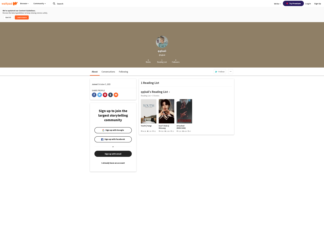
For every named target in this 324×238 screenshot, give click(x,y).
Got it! (8, 17)
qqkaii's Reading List (154, 92)
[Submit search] (54, 4)
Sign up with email (113, 154)
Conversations (108, 71)
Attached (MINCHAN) (181, 127)
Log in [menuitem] (308, 3)
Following (123, 71)
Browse (23, 3)
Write (276, 3)
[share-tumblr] (110, 95)
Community (38, 3)
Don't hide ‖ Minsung (164, 127)
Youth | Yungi (146, 126)
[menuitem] (220, 71)
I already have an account (113, 163)
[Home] (10, 3)
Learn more (22, 17)
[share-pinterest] (105, 95)
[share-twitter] (99, 95)
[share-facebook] (94, 95)
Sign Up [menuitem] (317, 3)
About (95, 71)
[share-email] (116, 95)
